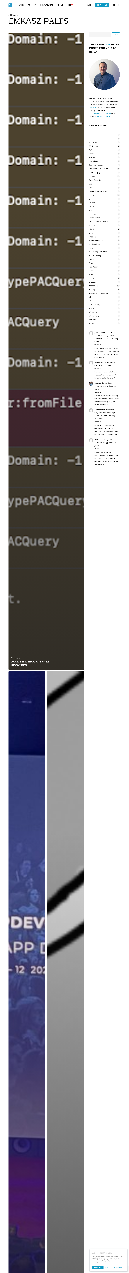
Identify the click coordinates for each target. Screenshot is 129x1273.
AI (89, 138)
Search (116, 35)
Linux (91, 233)
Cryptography (94, 172)
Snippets (92, 278)
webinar (92, 320)
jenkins (92, 225)
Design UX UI (94, 187)
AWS (91, 150)
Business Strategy (96, 165)
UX (90, 301)
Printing (92, 263)
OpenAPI (92, 259)
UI (90, 297)
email (91, 199)
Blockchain (93, 161)
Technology (93, 286)
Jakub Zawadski (100, 332)
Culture (92, 176)
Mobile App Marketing (98, 252)
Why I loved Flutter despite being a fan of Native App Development (105, 416)
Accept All (97, 1267)
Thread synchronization (98, 293)
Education (93, 195)
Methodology (94, 244)
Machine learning (96, 240)
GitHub (92, 203)
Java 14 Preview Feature (98, 221)
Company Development (98, 169)
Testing (92, 289)
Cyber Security (95, 180)
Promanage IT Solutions (104, 410)
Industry (92, 214)
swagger (92, 282)
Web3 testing (94, 312)
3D (90, 135)
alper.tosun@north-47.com (100, 113)
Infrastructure (95, 218)
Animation (93, 142)
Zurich (91, 323)
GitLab (91, 206)
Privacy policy (118, 1267)
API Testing (93, 146)
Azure (91, 154)
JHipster (92, 229)
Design (92, 184)
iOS (12, 658)
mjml (91, 248)
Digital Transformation (98, 191)
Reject (107, 1267)
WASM (91, 308)
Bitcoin (92, 157)
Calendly (92, 107)
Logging (17, 658)
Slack (91, 274)
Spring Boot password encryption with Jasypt (105, 386)
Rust (91, 270)
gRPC (91, 210)
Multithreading (95, 255)
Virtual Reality (94, 304)
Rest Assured (94, 267)
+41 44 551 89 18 (103, 116)
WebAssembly (94, 316)
